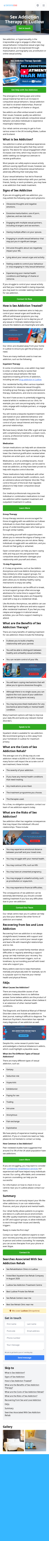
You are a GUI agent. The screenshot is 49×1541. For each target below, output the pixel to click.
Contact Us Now (24, 299)
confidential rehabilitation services (22, 1168)
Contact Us (24, 1252)
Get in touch (24, 28)
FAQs (7, 1404)
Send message (24, 1357)
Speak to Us (24, 727)
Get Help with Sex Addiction (24, 89)
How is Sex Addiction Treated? (18, 1381)
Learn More (24, 508)
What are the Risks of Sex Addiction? (21, 1396)
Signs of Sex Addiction (15, 1376)
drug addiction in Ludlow (30, 379)
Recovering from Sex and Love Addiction (23, 1400)
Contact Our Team (24, 907)
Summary (9, 1408)
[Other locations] (37, 5)
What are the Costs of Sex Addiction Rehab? (24, 1392)
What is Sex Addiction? (15, 1372)
